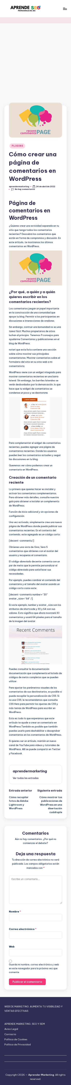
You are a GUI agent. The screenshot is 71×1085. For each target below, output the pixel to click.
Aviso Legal (11, 1029)
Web (12, 946)
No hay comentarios (25, 189)
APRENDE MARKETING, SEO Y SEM (24, 1023)
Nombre (15, 911)
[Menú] (65, 9)
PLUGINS (17, 145)
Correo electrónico (22, 929)
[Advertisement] (35, 60)
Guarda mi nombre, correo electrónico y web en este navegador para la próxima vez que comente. (34, 968)
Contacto (10, 1034)
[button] (26, 778)
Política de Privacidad (17, 1044)
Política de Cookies (15, 1039)
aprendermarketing (30, 771)
